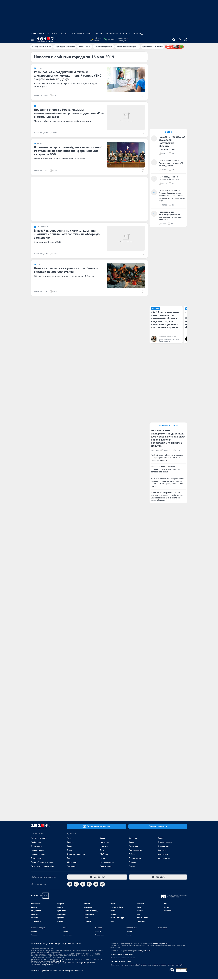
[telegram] (69, 884)
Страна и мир (163, 846)
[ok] (82, 884)
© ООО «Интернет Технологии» (71, 971)
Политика (133, 846)
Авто (69, 838)
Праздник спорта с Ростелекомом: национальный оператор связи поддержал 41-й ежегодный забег (69, 113)
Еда (68, 858)
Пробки (110, 39)
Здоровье (71, 866)
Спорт (160, 838)
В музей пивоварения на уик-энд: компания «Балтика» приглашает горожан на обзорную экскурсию (67, 234)
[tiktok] (102, 884)
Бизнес (70, 842)
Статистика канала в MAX (42, 866)
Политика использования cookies (123, 958)
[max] (89, 884)
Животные (72, 862)
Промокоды (138, 34)
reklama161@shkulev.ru (161, 944)
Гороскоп (99, 34)
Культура (104, 846)
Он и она (133, 838)
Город (69, 850)
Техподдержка (37, 858)
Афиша (89, 34)
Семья (132, 866)
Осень (131, 842)
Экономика (162, 854)
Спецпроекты (163, 858)
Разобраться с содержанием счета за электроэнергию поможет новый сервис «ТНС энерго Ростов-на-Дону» (68, 75)
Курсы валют (112, 34)
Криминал (104, 842)
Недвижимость (38, 34)
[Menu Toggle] (32, 39)
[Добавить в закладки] (143, 95)
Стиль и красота (164, 842)
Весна (69, 846)
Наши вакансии (38, 854)
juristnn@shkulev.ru (88, 963)
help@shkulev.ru (47, 964)
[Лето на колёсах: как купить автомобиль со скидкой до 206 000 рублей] (126, 275)
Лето (102, 850)
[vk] (76, 884)
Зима (102, 838)
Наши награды (37, 850)
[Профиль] (186, 39)
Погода (64, 34)
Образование (106, 866)
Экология (161, 850)
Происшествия (135, 850)
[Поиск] (174, 39)
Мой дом (104, 854)
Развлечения (135, 858)
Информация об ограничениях (122, 954)
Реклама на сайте (39, 838)
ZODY (122, 34)
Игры (128, 34)
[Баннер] (174, 46)
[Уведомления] (180, 39)
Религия (132, 862)
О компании (36, 846)
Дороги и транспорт (76, 854)
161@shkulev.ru (58, 961)
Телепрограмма (77, 34)
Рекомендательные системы (121, 961)
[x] (95, 884)
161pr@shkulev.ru (144, 951)
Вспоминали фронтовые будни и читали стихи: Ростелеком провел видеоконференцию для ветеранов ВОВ (68, 151)
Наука (102, 858)
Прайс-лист (36, 842)
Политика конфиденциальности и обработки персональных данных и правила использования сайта (147, 965)
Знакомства (53, 34)
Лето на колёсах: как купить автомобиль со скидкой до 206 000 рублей (66, 270)
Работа (132, 854)
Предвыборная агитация (42, 862)
